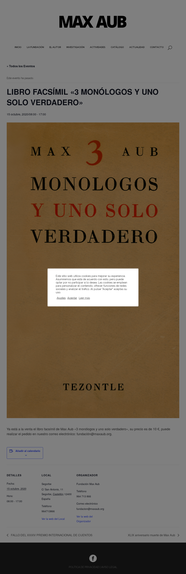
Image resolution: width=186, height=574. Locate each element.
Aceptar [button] (72, 297)
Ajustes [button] (61, 297)
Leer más (84, 297)
